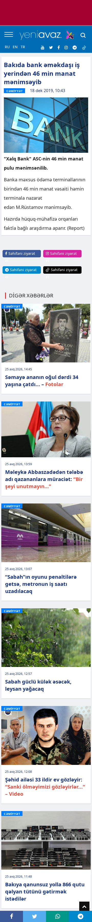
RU (7, 46)
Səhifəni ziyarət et (20, 257)
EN (15, 46)
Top (84, 907)
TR (23, 46)
